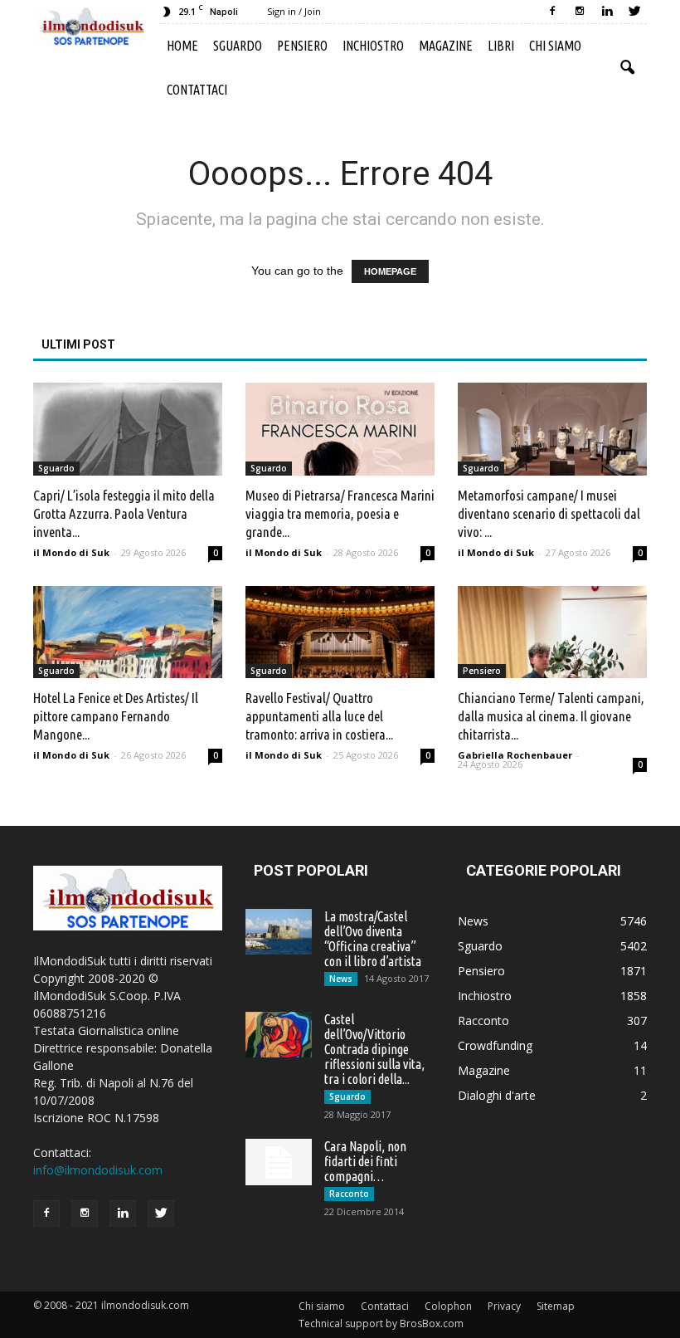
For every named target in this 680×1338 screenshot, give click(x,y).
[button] (627, 68)
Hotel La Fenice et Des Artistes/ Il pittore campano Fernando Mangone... (115, 716)
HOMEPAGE (390, 271)
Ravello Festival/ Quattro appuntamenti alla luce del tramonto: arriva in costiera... (319, 716)
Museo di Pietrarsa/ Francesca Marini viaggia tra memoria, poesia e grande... (340, 513)
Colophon (448, 1306)
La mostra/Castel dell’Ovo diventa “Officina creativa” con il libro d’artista (372, 939)
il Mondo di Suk (71, 552)
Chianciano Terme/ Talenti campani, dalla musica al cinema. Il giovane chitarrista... (551, 716)
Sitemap (556, 1306)
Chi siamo (555, 45)
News (340, 978)
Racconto (349, 1193)
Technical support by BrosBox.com (381, 1323)
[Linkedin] (607, 11)
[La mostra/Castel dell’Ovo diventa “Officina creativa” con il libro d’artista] (278, 932)
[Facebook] (552, 11)
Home (182, 45)
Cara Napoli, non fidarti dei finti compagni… (365, 1161)
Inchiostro (373, 45)
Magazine (446, 45)
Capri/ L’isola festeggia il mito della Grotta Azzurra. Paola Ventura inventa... (124, 513)
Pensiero (302, 45)
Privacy (504, 1306)
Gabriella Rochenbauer (515, 755)
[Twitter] (634, 11)
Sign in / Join (294, 11)
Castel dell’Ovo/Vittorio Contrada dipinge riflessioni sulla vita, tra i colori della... (374, 1049)
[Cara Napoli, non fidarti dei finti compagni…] (278, 1162)
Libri (501, 45)
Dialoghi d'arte (497, 1095)
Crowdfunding (495, 1045)
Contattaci (197, 89)
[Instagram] (579, 11)
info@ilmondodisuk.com (98, 1170)
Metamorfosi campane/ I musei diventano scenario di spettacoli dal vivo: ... (549, 513)
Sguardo (237, 45)
